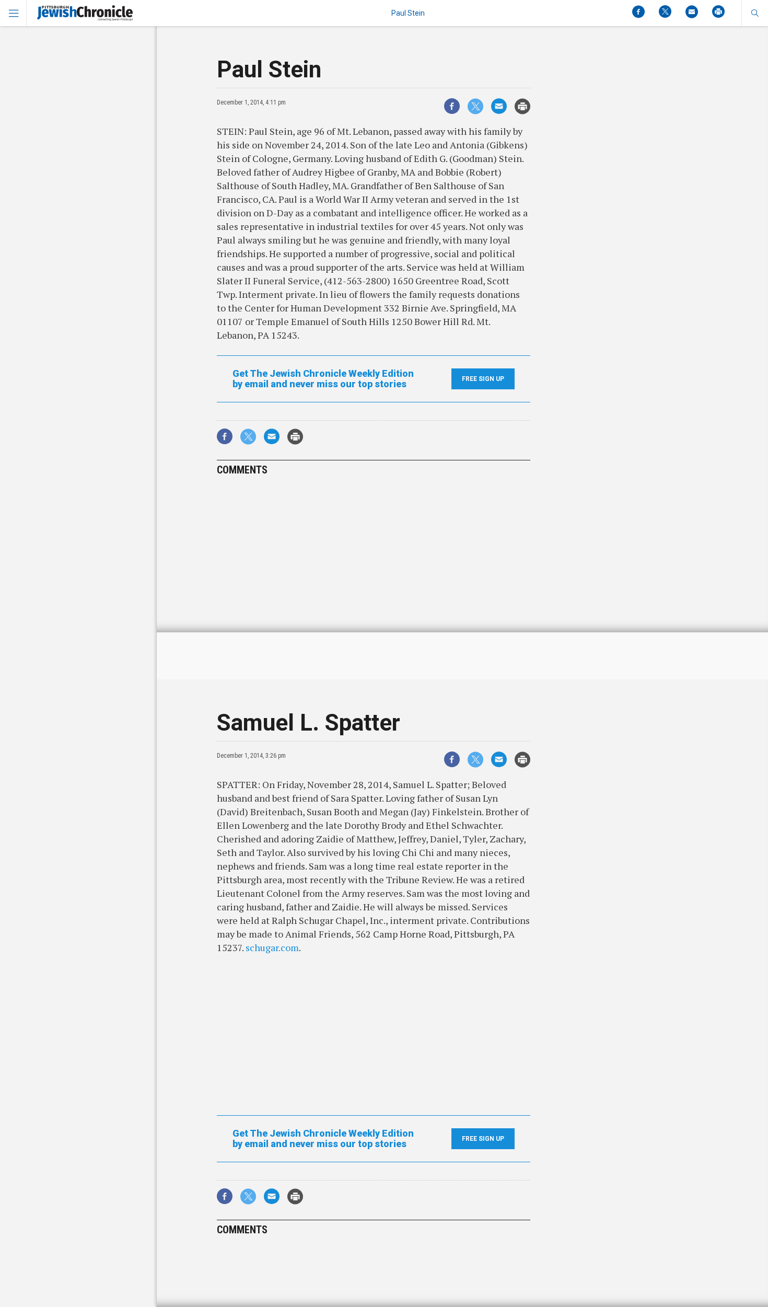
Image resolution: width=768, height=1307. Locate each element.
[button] (754, 13)
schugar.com (272, 947)
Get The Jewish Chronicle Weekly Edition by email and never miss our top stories (323, 378)
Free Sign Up (483, 379)
